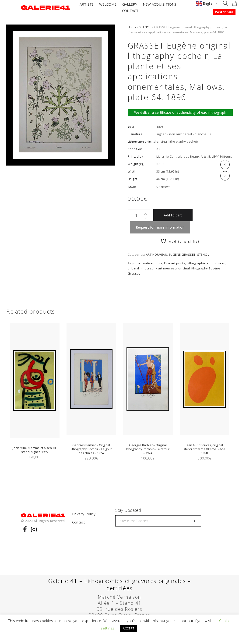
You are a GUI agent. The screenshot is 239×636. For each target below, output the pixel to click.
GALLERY (129, 4)
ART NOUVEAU (156, 254)
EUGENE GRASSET (182, 254)
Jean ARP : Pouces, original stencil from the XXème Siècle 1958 (204, 449)
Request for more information (160, 227)
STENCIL (145, 27)
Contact (78, 522)
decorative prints (149, 263)
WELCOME (107, 4)
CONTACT (130, 10)
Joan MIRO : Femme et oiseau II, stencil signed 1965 (34, 450)
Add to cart (173, 215)
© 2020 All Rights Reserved (43, 521)
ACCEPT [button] (128, 628)
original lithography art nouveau (152, 268)
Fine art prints (174, 263)
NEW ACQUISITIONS (159, 4)
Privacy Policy (84, 514)
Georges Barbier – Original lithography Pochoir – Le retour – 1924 (147, 449)
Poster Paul (224, 12)
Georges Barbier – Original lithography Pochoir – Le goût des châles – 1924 (91, 449)
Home (132, 27)
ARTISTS (87, 4)
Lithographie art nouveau (206, 263)
